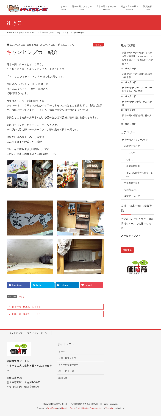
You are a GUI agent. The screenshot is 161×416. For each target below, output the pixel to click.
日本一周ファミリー (68, 358)
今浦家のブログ (132, 189)
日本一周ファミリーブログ (135, 139)
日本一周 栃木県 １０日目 (26, 306)
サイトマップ (15, 333)
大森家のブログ (132, 183)
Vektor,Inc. (109, 408)
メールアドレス (130, 235)
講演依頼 (62, 378)
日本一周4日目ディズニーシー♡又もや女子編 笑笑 (137, 89)
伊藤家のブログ (132, 196)
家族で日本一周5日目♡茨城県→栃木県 (137, 75)
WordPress (52, 408)
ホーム (61, 351)
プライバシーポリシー (38, 333)
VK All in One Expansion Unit (90, 408)
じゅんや (130, 153)
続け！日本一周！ (67, 371)
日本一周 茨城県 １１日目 (26, 314)
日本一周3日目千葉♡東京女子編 (137, 103)
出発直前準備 (133, 166)
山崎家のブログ (132, 146)
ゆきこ (98, 45)
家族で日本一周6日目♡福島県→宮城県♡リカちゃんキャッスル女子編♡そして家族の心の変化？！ (137, 58)
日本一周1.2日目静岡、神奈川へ (137, 117)
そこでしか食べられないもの (139, 174)
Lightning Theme (68, 408)
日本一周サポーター (68, 364)
